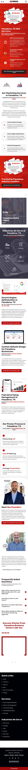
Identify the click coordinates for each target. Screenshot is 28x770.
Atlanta (6, 755)
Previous (2, 195)
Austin (16, 755)
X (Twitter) (9, 758)
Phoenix (21, 755)
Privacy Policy (17, 752)
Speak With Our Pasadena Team (11, 370)
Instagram (18, 758)
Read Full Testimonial (4, 651)
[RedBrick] (14, 761)
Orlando (12, 755)
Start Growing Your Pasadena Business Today (14, 72)
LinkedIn (15, 758)
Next (25, 195)
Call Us (1, 1)
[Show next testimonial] (15, 662)
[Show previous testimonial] (12, 662)
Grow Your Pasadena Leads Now (11, 323)
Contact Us (3, 1)
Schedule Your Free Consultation (11, 185)
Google (12, 758)
